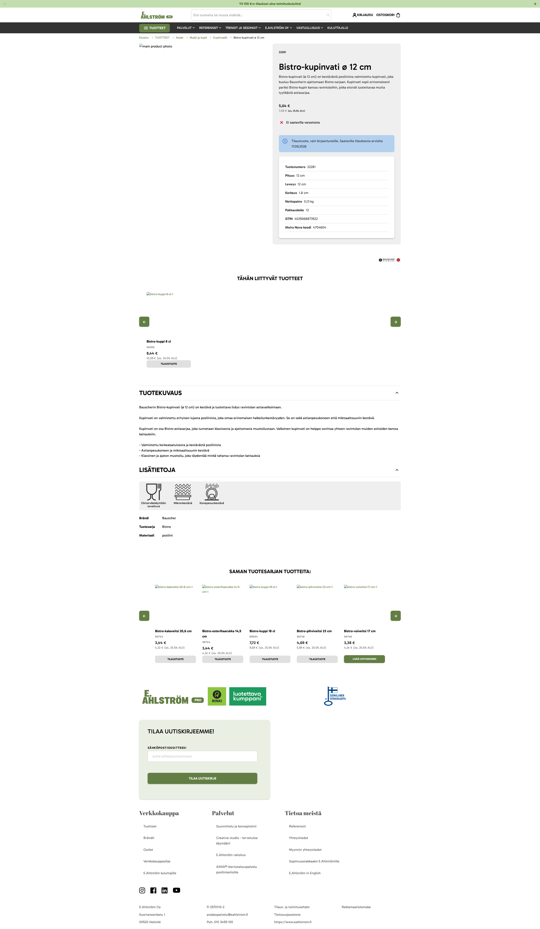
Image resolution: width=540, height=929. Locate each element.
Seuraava (396, 322)
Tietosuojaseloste (287, 915)
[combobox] (261, 14)
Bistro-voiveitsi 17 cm (359, 631)
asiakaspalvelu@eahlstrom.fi (227, 915)
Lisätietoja (157, 470)
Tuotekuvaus (160, 393)
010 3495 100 (223, 922)
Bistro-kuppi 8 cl (159, 341)
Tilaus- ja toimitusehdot (292, 907)
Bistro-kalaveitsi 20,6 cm (173, 631)
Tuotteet (157, 28)
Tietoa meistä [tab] (303, 813)
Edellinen (144, 322)
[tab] (270, 393)
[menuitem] (186, 27)
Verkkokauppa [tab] (159, 813)
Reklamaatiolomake (356, 907)
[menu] (264, 27)
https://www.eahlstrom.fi (293, 922)
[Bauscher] (389, 261)
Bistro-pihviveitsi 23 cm (314, 631)
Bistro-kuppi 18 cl (262, 631)
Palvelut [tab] (223, 813)
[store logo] (173, 704)
